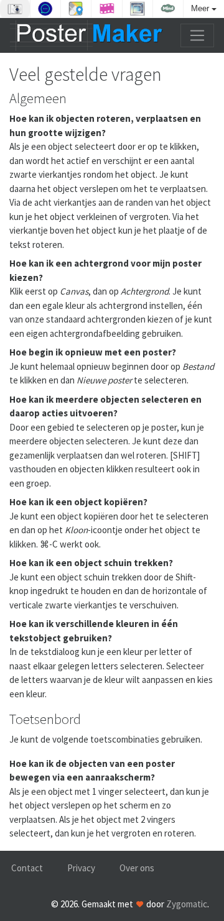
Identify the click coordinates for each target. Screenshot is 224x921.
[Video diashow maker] (106, 8)
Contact (27, 868)
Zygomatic (186, 904)
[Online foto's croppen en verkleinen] (137, 8)
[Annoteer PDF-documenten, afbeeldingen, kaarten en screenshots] (45, 8)
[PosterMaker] (86, 35)
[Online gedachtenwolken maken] (168, 8)
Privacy (81, 868)
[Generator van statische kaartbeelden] (75, 8)
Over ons (136, 868)
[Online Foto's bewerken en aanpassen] (14, 8)
